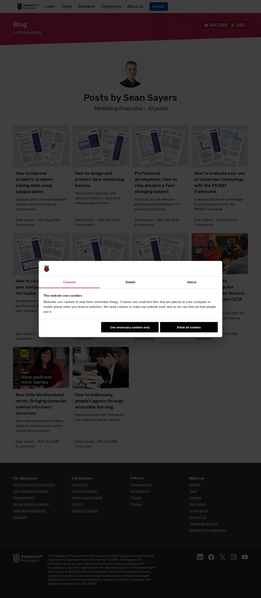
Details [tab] (131, 282)
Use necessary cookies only (130, 327)
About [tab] (191, 282)
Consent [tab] (69, 282)
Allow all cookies (189, 327)
